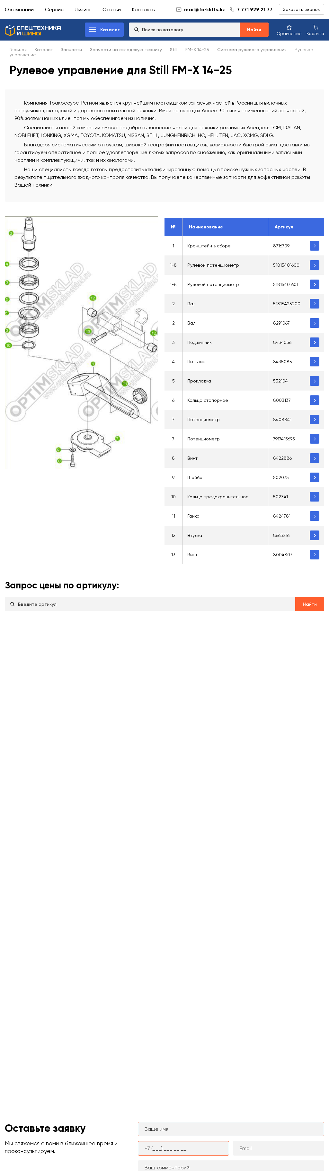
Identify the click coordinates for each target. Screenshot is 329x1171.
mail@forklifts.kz (204, 9)
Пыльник (196, 361)
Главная (18, 49)
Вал (191, 303)
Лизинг (83, 9)
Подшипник (199, 342)
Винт (192, 458)
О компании (19, 9)
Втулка (194, 535)
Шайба (194, 477)
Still (173, 49)
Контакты (144, 9)
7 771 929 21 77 (254, 9)
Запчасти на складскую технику (126, 49)
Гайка (193, 516)
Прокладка (199, 380)
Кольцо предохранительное (218, 496)
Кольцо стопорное (207, 400)
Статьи (111, 9)
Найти (254, 29)
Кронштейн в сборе (209, 245)
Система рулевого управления (252, 49)
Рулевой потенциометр (213, 265)
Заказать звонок (301, 9)
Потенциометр (203, 419)
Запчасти (71, 49)
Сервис (54, 9)
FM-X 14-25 (197, 49)
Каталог (44, 49)
